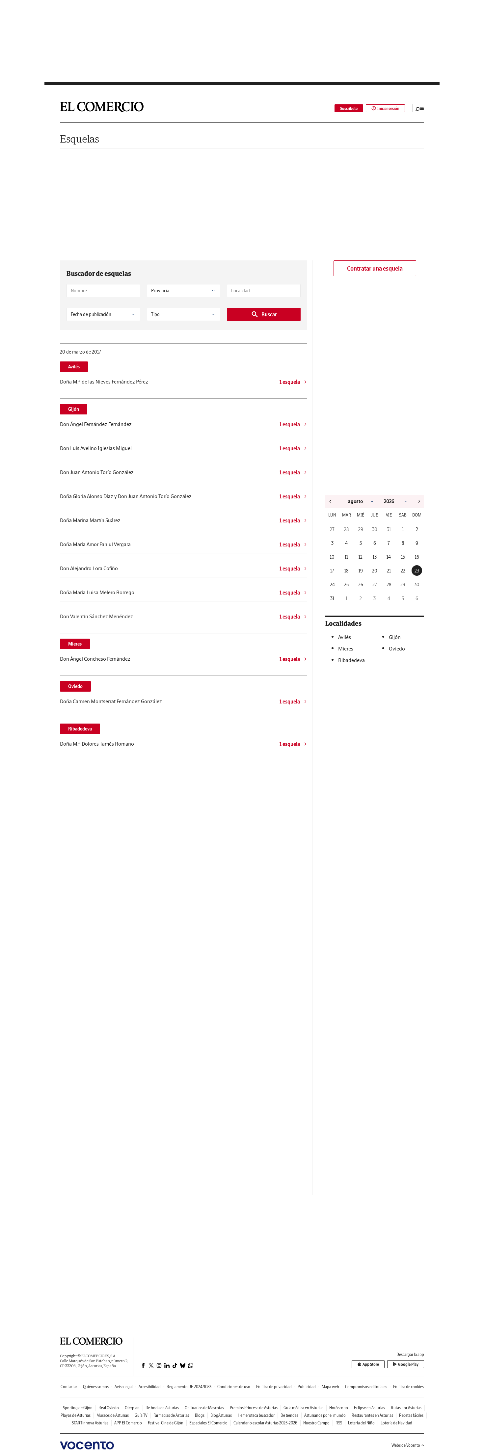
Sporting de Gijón (78, 1407)
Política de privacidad (274, 1386)
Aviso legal (124, 1386)
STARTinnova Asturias (90, 1422)
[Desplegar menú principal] (420, 108)
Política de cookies (408, 1386)
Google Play (408, 1364)
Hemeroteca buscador (256, 1415)
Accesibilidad (150, 1386)
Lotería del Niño (361, 1422)
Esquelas (79, 139)
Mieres (75, 644)
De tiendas (289, 1415)
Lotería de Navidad (396, 1422)
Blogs (199, 1415)
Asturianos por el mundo (325, 1415)
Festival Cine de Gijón (165, 1422)
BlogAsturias (221, 1415)
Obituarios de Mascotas (204, 1407)
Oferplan (132, 1407)
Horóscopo (338, 1407)
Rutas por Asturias (406, 1407)
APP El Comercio (128, 1422)
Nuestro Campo (316, 1422)
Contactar (69, 1386)
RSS (339, 1422)
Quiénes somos (96, 1386)
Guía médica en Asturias (303, 1407)
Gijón (73, 409)
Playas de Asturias (76, 1415)
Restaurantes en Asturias (372, 1415)
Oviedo (75, 686)
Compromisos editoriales (366, 1386)
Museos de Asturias (112, 1415)
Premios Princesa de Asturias (254, 1407)
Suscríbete (349, 108)
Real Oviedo (108, 1407)
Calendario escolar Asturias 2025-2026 (265, 1422)
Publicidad (307, 1386)
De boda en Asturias (162, 1407)
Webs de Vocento (405, 1445)
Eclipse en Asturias (369, 1407)
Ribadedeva (80, 729)
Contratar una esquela (375, 268)
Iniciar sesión (388, 108)
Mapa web (330, 1386)
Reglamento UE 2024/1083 (189, 1386)
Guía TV (141, 1415)
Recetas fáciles (411, 1415)
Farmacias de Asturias (171, 1415)
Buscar (269, 314)
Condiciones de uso (233, 1386)
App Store (371, 1364)
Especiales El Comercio (208, 1422)
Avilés (74, 367)
